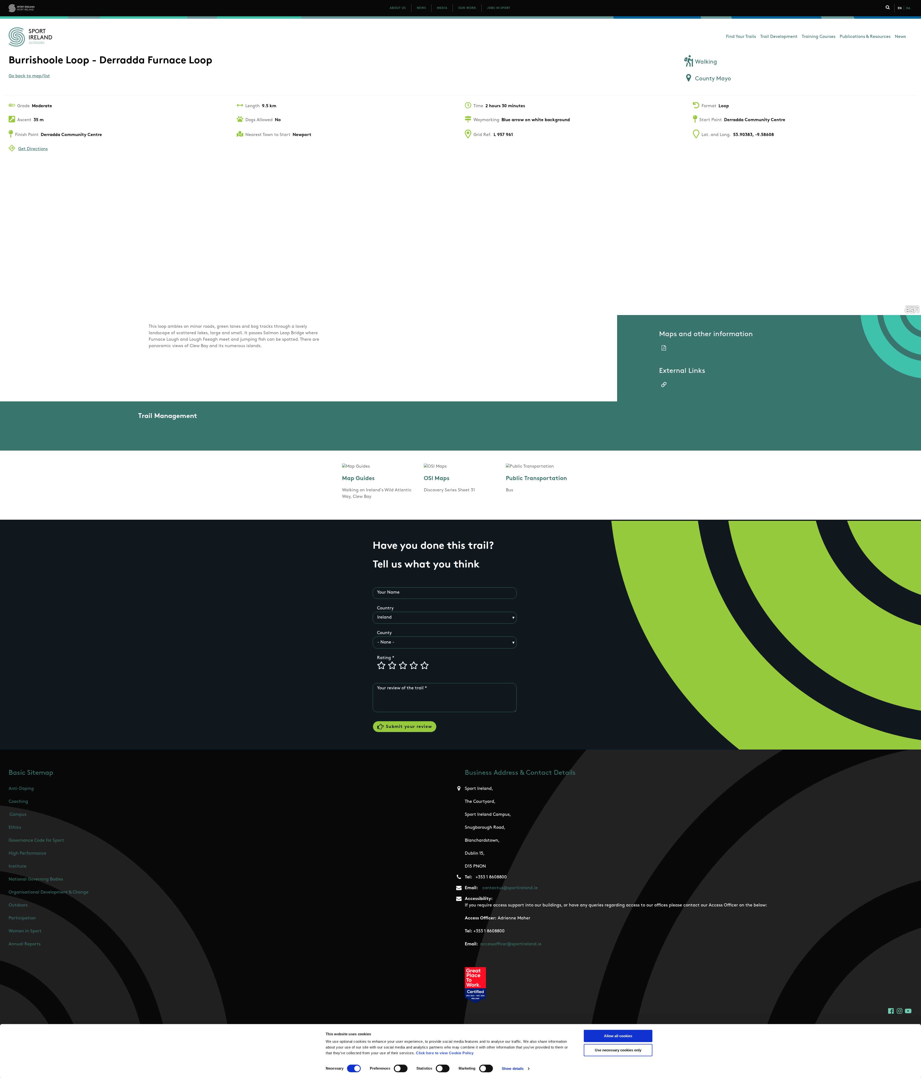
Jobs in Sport (498, 8)
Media (442, 8)
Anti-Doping (21, 789)
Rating (384, 658)
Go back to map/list (29, 76)
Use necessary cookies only (618, 1050)
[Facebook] (891, 1011)
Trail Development (778, 37)
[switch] (400, 1068)
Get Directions (33, 149)
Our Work (467, 8)
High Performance (27, 854)
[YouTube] (908, 1011)
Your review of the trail (400, 688)
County (384, 633)
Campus (18, 815)
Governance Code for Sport (36, 841)
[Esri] (912, 309)
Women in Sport (25, 931)
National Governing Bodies (36, 879)
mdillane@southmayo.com (167, 432)
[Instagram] (899, 1011)
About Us (398, 8)
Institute (17, 866)
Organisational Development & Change (49, 892)
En (900, 8)
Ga (908, 8)
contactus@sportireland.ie (510, 888)
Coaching (18, 802)
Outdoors (18, 905)
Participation (22, 918)
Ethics (15, 828)
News (421, 8)
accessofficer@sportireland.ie (511, 944)
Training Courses (818, 37)
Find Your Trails (741, 37)
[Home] (43, 8)
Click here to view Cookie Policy (444, 1053)
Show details (513, 1068)
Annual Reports (25, 944)
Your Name (388, 592)
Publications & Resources (865, 37)
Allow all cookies (618, 1036)
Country (385, 608)
